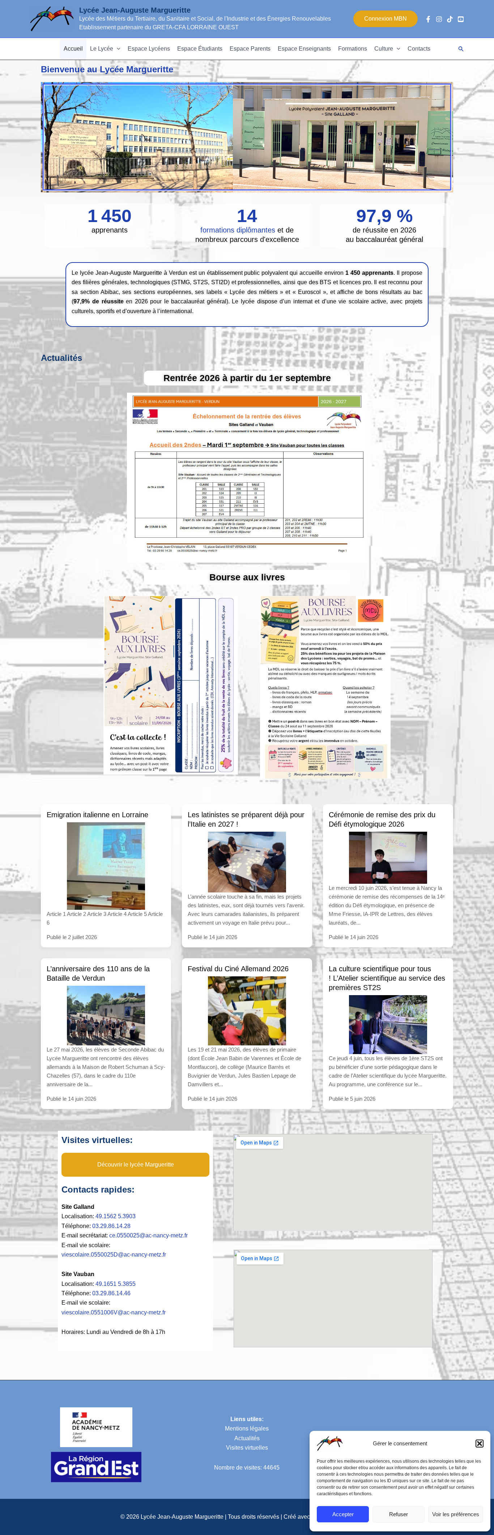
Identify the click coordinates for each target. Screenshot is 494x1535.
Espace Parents (250, 49)
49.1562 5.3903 (115, 1216)
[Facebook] (428, 19)
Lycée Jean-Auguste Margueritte (135, 10)
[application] (116, 49)
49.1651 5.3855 (115, 1284)
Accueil (73, 49)
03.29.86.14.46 (111, 1293)
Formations (352, 49)
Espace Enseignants (304, 49)
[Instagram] (439, 19)
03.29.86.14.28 (111, 1226)
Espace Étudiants (199, 49)
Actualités (247, 1438)
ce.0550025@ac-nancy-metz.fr (148, 1235)
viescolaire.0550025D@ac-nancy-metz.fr (113, 1255)
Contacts (419, 49)
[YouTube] (460, 19)
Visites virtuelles (247, 1448)
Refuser (398, 1514)
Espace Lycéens (149, 49)
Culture (383, 49)
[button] (479, 1443)
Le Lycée (101, 49)
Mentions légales (247, 1428)
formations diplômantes (238, 230)
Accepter (343, 1514)
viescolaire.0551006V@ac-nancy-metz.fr (113, 1312)
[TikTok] (450, 19)
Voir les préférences (455, 1514)
